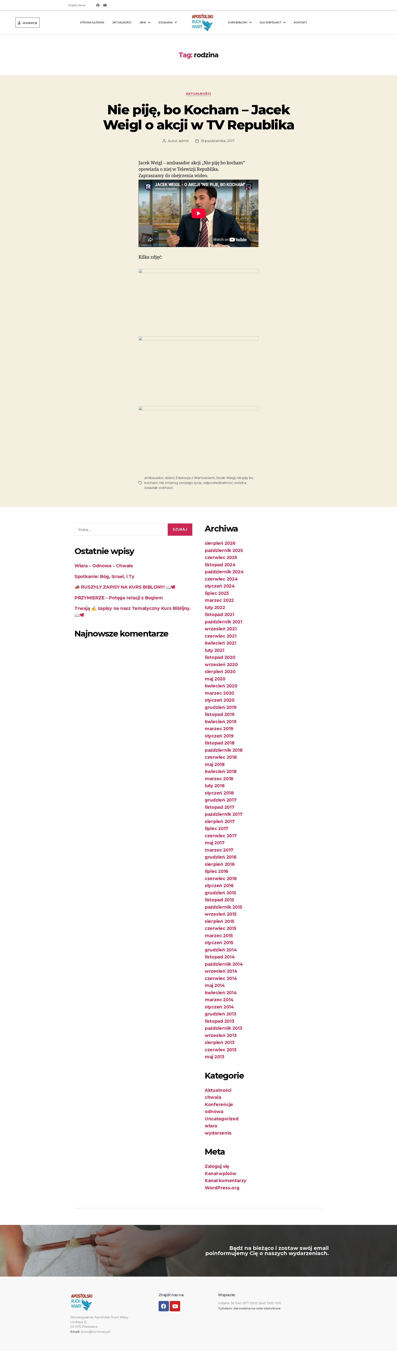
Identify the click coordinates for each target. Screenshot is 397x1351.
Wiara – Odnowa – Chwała (103, 565)
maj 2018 (215, 764)
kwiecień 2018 (221, 771)
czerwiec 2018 (221, 757)
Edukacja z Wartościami (195, 478)
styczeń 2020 (219, 700)
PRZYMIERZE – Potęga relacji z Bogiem (118, 597)
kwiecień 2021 (220, 643)
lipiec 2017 (216, 828)
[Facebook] (98, 5)
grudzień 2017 (221, 800)
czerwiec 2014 (221, 978)
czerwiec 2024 (221, 579)
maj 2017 (215, 842)
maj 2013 (214, 1056)
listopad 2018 (219, 742)
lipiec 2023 (217, 593)
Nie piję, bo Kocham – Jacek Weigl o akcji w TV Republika (198, 117)
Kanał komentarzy (225, 1180)
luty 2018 (215, 785)
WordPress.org (222, 1187)
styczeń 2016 (219, 885)
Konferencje (219, 1104)
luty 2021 (214, 650)
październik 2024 (224, 571)
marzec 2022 (219, 600)
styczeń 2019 (219, 735)
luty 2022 (215, 607)
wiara (211, 1125)
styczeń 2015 (219, 942)
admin (184, 141)
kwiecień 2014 (221, 992)
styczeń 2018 (219, 793)
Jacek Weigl (225, 478)
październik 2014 (224, 964)
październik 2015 (223, 907)
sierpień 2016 (220, 864)
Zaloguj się (217, 1166)
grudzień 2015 (220, 892)
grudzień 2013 (220, 1014)
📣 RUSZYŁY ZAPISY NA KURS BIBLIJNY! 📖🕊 (124, 587)
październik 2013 (223, 1028)
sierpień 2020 (220, 671)
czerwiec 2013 (221, 1049)
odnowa (214, 1111)
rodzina (240, 483)
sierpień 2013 (219, 1042)
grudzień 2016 (221, 857)
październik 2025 (224, 550)
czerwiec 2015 (220, 928)
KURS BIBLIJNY (238, 22)
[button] (28, 22)
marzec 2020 (219, 693)
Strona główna (92, 22)
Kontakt (300, 22)
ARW (143, 22)
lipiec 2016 (216, 871)
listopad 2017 (219, 807)
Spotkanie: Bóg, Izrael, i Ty (104, 576)
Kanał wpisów (220, 1173)
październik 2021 (223, 621)
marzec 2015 (219, 935)
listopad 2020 (220, 657)
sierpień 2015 (219, 921)
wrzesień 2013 (221, 1035)
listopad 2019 (219, 714)
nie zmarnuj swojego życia (180, 483)
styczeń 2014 (219, 1006)
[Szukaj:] (119, 530)
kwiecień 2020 (221, 685)
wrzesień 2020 (221, 664)
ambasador (154, 478)
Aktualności (122, 22)
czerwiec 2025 (221, 557)
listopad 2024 (220, 564)
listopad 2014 (220, 956)
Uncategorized (222, 1118)
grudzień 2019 (221, 707)
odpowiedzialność (218, 483)
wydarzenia (218, 1133)
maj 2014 (215, 985)
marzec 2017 (219, 850)
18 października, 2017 (217, 141)
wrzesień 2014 (221, 971)
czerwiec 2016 (221, 878)
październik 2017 (224, 814)
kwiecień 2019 (221, 721)
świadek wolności (158, 488)
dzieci (169, 478)
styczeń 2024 (220, 586)
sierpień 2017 (220, 821)
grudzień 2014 (221, 949)
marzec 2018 (219, 778)
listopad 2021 (219, 614)
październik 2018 (224, 750)
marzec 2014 (219, 999)
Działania (165, 22)
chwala (213, 1097)
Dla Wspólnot (270, 22)
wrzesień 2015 (221, 914)
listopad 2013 (219, 1021)
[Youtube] (105, 5)
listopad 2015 (219, 899)
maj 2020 (215, 678)
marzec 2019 (219, 728)
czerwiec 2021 (221, 636)
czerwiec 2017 (221, 835)
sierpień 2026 (220, 543)
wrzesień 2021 (221, 628)
